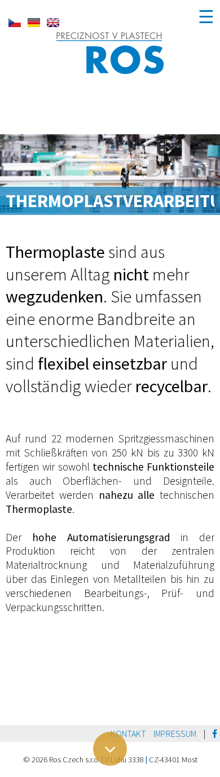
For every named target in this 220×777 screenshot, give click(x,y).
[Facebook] (214, 733)
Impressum (174, 733)
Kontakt (128, 733)
